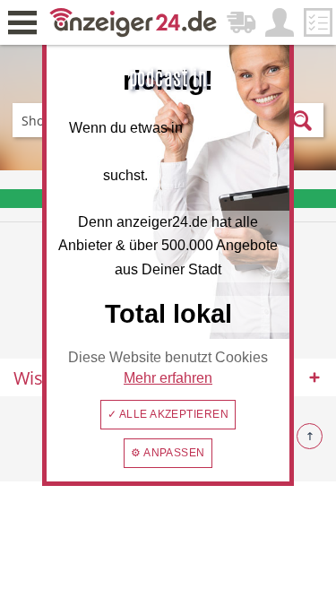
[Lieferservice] (241, 22)
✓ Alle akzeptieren (168, 414)
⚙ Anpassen (168, 452)
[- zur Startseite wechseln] (133, 21)
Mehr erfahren (168, 378)
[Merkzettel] (318, 22)
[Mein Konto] (279, 22)
